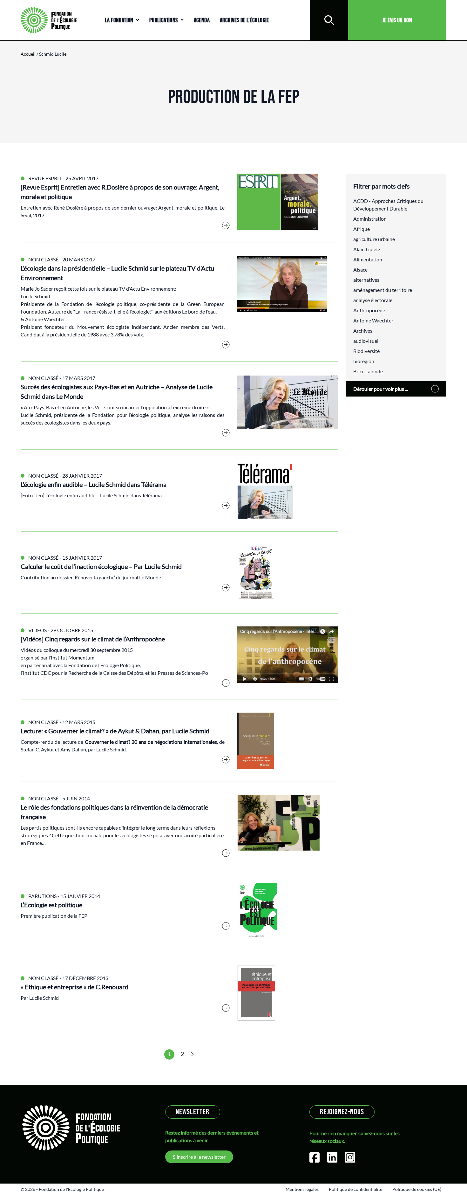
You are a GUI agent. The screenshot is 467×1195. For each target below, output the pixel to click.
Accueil (28, 54)
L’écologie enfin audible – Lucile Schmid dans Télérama (93, 484)
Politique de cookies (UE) (416, 1189)
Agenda (202, 20)
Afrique (361, 229)
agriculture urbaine (374, 239)
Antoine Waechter (373, 320)
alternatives (366, 280)
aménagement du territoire (382, 290)
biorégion (363, 361)
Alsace (360, 269)
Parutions (42, 896)
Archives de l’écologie (244, 20)
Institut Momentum (72, 657)
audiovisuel (365, 341)
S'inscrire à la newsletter (199, 1157)
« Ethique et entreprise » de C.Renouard (74, 987)
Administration (370, 219)
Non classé (43, 259)
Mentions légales (302, 1189)
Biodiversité (366, 351)
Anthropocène (369, 310)
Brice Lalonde (368, 371)
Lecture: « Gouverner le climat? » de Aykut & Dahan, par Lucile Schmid (115, 731)
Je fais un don (397, 20)
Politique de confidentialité (355, 1189)
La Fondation (119, 20)
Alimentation (367, 259)
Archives (362, 331)
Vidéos (37, 630)
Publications (163, 20)
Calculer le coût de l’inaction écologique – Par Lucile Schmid (101, 566)
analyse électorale (372, 300)
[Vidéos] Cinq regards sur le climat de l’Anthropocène (93, 639)
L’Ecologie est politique (51, 904)
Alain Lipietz (366, 249)
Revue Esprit (45, 178)
